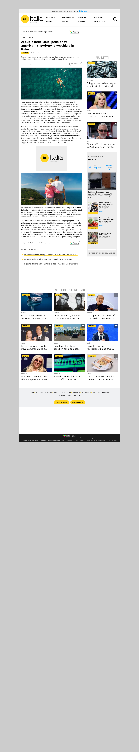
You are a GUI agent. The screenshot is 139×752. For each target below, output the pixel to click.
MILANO (39, 392)
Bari (32, 53)
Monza (89, 312)
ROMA (31, 392)
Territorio (98, 18)
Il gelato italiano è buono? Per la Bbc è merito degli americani (51, 264)
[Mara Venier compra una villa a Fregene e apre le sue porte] (36, 363)
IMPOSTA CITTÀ (77, 402)
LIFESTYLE (30, 38)
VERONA (105, 392)
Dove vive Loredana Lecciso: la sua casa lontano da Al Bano (101, 116)
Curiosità (82, 18)
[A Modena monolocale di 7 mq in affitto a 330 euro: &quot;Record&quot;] (69, 363)
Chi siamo (24, 440)
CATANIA (61, 396)
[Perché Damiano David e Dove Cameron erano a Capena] (36, 332)
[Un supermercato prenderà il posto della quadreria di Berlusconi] (102, 302)
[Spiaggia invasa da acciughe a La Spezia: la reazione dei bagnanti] (102, 69)
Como (56, 343)
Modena (57, 373)
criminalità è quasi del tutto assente (56, 138)
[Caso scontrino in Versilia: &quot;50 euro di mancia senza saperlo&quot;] (102, 363)
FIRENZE (76, 392)
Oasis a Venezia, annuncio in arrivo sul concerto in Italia (67, 318)
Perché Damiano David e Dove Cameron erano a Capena (34, 348)
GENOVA (96, 392)
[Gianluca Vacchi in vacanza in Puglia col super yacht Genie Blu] (102, 130)
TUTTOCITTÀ (77, 438)
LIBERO (27, 438)
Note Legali (31, 440)
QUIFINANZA (95, 438)
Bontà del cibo (26, 126)
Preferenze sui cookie (54, 440)
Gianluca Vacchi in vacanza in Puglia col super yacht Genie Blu (101, 146)
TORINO (48, 392)
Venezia (56, 312)
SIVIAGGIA (88, 438)
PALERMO (66, 392)
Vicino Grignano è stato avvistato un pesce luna (33, 317)
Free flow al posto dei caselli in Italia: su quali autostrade (66, 348)
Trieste (23, 312)
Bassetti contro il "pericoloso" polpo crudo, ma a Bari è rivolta (100, 348)
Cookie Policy (43, 440)
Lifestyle (49, 21)
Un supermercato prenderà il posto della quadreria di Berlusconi (101, 318)
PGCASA (60, 438)
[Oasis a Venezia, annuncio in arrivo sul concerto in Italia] (69, 302)
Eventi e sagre (99, 21)
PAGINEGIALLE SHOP (51, 438)
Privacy (37, 440)
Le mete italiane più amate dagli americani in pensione (48, 259)
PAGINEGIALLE (40, 438)
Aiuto (62, 440)
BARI (69, 396)
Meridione (74, 129)
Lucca (89, 373)
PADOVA (76, 396)
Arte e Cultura (68, 18)
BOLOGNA (86, 392)
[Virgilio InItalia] (32, 19)
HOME (23, 38)
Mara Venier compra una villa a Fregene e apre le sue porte (35, 379)
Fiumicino (24, 373)
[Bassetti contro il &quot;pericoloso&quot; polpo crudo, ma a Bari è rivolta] (102, 332)
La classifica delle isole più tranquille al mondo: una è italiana (51, 254)
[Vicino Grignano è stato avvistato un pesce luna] (36, 302)
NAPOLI (57, 392)
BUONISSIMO (103, 438)
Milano (89, 111)
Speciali (65, 21)
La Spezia (90, 80)
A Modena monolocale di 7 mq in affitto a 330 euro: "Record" (68, 379)
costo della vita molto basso (58, 126)
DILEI (83, 438)
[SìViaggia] (83, 11)
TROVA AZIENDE (61, 402)
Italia (37, 53)
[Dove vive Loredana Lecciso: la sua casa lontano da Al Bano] (102, 100)
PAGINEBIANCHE (68, 438)
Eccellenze (50, 18)
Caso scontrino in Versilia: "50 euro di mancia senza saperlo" (100, 379)
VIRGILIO (32, 438)
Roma (23, 343)
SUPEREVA (111, 438)
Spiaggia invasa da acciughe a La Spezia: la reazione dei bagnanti (101, 86)
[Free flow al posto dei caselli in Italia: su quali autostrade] (69, 332)
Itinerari (81, 21)
